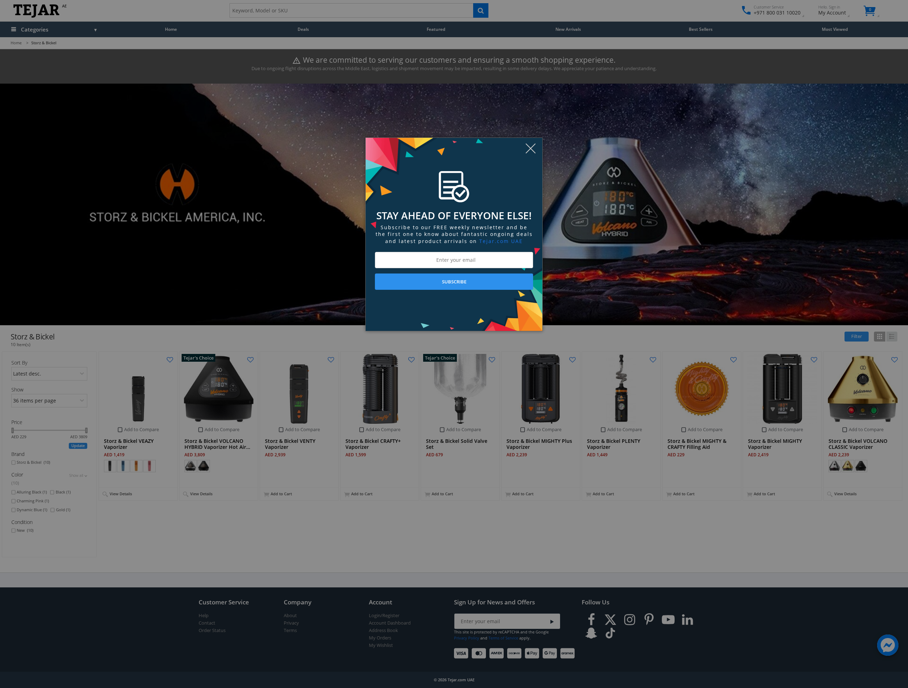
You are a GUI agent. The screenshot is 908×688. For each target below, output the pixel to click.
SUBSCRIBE (454, 281)
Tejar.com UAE (501, 241)
